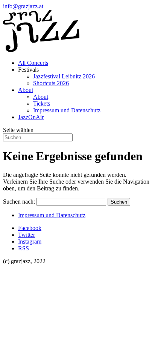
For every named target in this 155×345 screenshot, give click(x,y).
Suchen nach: (19, 201)
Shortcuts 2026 (51, 83)
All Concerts (33, 63)
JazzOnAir (31, 117)
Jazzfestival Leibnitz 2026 (64, 76)
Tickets (41, 103)
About (25, 90)
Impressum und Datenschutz (66, 110)
